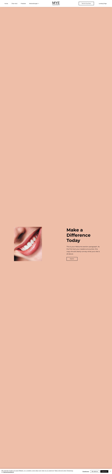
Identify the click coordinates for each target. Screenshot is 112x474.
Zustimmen (104, 471)
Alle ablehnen (95, 471)
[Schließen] (110, 471)
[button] (72, 259)
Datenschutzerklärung (8, 472)
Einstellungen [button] (86, 471)
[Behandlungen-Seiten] (38, 3)
